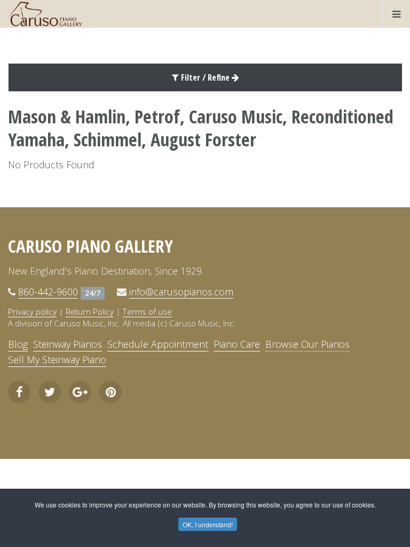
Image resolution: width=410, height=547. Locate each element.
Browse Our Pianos (307, 344)
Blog (18, 344)
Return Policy (90, 311)
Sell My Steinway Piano (57, 359)
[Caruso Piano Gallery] (45, 14)
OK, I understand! (208, 524)
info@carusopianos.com (181, 291)
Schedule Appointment (157, 344)
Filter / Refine (205, 77)
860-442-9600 (48, 291)
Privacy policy (32, 311)
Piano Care (237, 344)
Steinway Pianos (67, 344)
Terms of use (147, 311)
